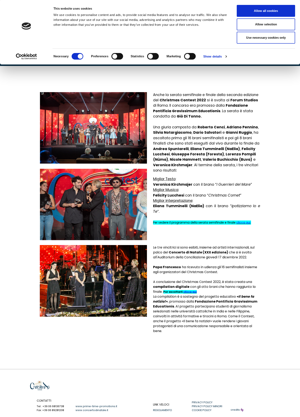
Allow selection (266, 24)
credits (235, 409)
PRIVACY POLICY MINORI (207, 406)
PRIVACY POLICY (202, 402)
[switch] (117, 56)
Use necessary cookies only (266, 37)
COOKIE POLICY (201, 410)
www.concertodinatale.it (92, 410)
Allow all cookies (266, 10)
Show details (212, 56)
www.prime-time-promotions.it (96, 406)
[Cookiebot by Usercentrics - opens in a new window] (26, 56)
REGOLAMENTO (162, 410)
